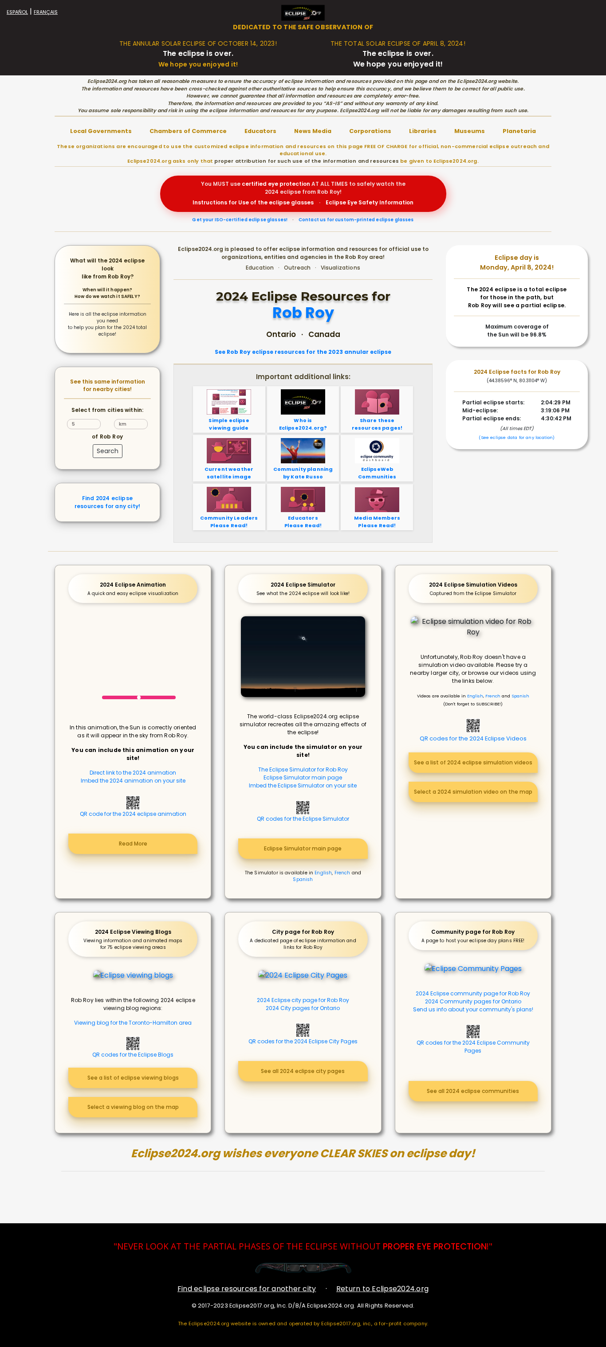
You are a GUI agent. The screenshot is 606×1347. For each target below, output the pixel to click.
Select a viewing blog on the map (133, 1107)
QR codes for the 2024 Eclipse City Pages (303, 1041)
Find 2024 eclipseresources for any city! (107, 502)
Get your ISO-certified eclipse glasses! (239, 219)
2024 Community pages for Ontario (473, 1001)
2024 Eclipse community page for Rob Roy (473, 993)
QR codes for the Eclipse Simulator (303, 818)
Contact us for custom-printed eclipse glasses (356, 219)
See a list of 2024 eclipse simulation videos (473, 762)
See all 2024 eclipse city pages (303, 1071)
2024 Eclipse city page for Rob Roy (303, 1000)
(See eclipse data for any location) (517, 437)
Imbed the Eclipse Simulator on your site (303, 785)
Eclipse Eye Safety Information (369, 202)
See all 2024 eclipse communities (473, 1091)
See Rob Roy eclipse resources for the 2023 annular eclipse (303, 352)
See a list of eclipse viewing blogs (133, 1077)
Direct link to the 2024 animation (133, 772)
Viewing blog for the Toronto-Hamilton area (133, 1022)
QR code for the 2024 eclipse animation (133, 814)
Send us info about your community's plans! (473, 1009)
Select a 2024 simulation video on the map (473, 791)
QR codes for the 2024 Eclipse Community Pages (473, 1046)
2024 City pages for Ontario (303, 1008)
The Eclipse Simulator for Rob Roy (303, 769)
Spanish (303, 879)
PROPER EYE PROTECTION (435, 1246)
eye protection (289, 184)
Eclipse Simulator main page (303, 777)
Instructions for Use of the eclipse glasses (253, 202)
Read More (133, 843)
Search (107, 450)
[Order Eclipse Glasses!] (303, 1268)
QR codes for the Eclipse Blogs (132, 1054)
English (323, 872)
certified (254, 184)
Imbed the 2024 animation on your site (133, 780)
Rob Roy (303, 313)
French (342, 872)
